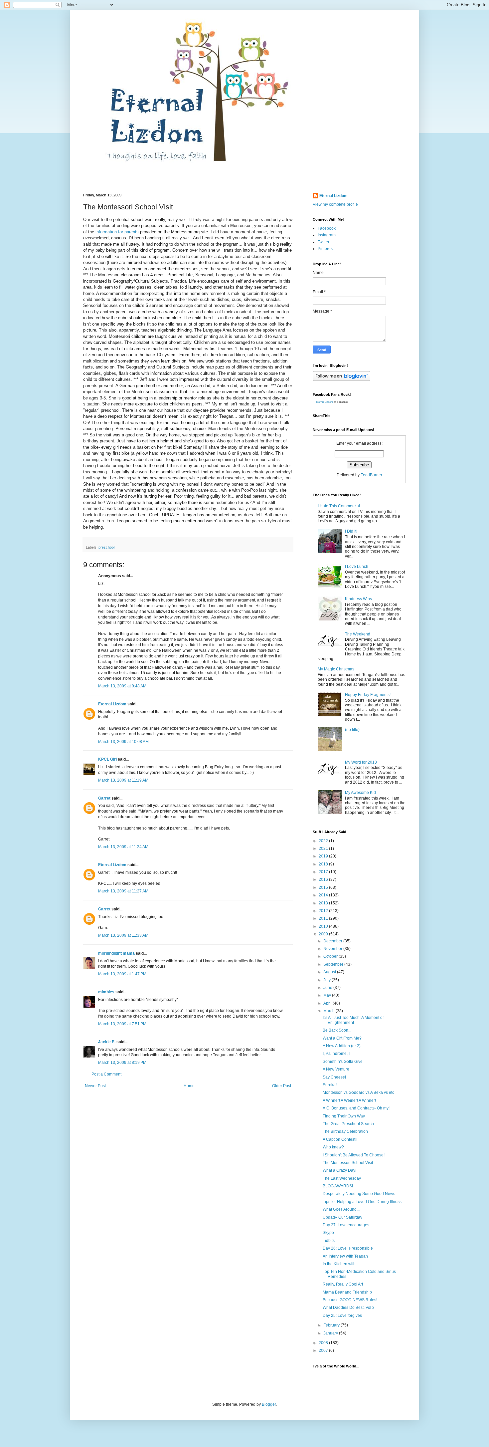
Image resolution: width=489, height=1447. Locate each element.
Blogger (269, 1404)
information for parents (117, 231)
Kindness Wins (358, 599)
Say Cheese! (334, 1077)
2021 (324, 848)
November (333, 948)
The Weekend (357, 634)
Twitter (323, 242)
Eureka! (330, 1085)
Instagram (327, 235)
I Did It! (351, 531)
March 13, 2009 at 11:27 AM (123, 891)
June (328, 987)
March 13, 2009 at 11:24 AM (123, 846)
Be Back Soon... (337, 1030)
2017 (324, 871)
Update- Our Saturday (342, 1217)
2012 (324, 910)
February (332, 1325)
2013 (324, 903)
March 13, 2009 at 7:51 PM (122, 1024)
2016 (324, 879)
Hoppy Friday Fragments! (368, 694)
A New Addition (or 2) (342, 1046)
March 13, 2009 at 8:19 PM (122, 1062)
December (333, 941)
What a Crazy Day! (339, 1170)
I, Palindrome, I (336, 1053)
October (331, 956)
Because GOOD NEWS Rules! (350, 1300)
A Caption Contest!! (340, 1139)
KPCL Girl (107, 759)
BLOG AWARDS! (338, 1186)
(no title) (352, 729)
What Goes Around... (341, 1209)
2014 (324, 895)
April (328, 1003)
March (329, 1011)
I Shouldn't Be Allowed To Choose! (354, 1155)
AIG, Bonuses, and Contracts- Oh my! (356, 1108)
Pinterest (326, 248)
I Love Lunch (356, 566)
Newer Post (95, 1086)
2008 (324, 1342)
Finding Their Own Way (344, 1116)
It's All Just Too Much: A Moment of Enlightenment (353, 1020)
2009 (324, 934)
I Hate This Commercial (339, 506)
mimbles (106, 992)
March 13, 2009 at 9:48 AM (122, 686)
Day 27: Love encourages (346, 1225)
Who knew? (333, 1147)
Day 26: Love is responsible (348, 1248)
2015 (324, 887)
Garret (104, 798)
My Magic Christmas (336, 669)
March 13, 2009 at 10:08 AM (123, 741)
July (327, 980)
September (333, 964)
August (330, 972)
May (327, 995)
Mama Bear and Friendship (347, 1292)
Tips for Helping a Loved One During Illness (362, 1201)
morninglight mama (116, 953)
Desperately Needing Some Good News (359, 1193)
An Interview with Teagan (345, 1256)
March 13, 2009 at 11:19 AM (123, 780)
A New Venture (336, 1069)
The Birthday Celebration (345, 1131)
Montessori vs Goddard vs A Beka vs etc (358, 1092)
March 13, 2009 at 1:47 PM (122, 974)
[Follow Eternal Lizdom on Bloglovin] (341, 379)
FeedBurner (371, 475)
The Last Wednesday (342, 1178)
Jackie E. (106, 1042)
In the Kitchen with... (341, 1264)
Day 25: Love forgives (342, 1315)
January (331, 1333)
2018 (324, 864)
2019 (324, 856)
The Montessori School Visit (348, 1162)
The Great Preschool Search (348, 1123)
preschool (106, 547)
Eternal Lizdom (112, 704)
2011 (324, 918)
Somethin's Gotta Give (343, 1061)
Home (189, 1086)
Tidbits (329, 1240)
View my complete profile (335, 204)
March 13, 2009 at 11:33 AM (123, 935)
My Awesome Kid (360, 792)
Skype (328, 1232)
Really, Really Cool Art (343, 1284)
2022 (324, 841)
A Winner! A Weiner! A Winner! (349, 1100)
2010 (324, 926)
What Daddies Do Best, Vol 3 (349, 1307)
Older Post (281, 1086)
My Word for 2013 (361, 762)
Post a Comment (106, 1074)
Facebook (327, 228)
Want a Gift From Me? (342, 1038)
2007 (324, 1350)
